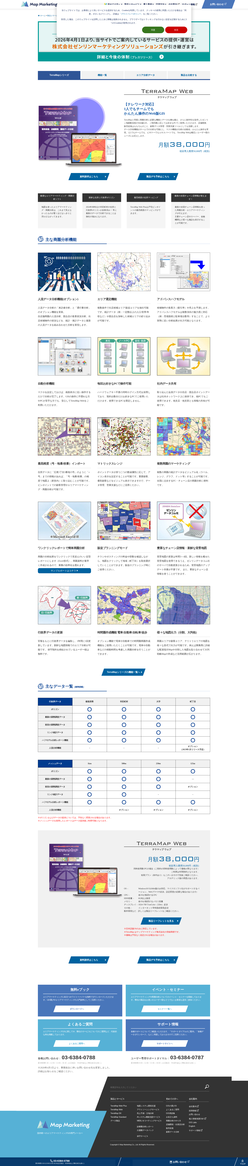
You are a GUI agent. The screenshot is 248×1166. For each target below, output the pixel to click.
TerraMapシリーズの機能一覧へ (123, 672)
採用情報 (192, 1111)
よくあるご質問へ (77, 1043)
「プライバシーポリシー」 (131, 14)
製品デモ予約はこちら (157, 176)
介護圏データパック (145, 1130)
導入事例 (147, 4)
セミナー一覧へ (165, 1009)
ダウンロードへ (77, 1009)
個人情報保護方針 (196, 1119)
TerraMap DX (116, 1113)
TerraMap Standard (118, 1117)
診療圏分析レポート (145, 1127)
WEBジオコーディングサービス (149, 1121)
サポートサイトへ (165, 1043)
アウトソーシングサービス (148, 1109)
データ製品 (115, 1121)
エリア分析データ (145, 75)
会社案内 (172, 4)
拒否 (176, 30)
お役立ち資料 (171, 1117)
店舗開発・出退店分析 (175, 1124)
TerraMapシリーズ (59, 75)
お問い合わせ (180, 1162)
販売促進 (170, 1128)
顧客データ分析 (172, 1132)
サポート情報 (188, 4)
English (192, 1126)
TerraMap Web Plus (119, 1106)
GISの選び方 (171, 1106)
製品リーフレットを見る (161, 921)
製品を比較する (189, 75)
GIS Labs (193, 1122)
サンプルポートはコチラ (63, 570)
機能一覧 (102, 75)
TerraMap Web (117, 1109)
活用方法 (160, 4)
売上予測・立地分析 (145, 1113)
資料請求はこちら (89, 176)
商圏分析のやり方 (173, 1121)
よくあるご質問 (172, 1109)
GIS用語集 (170, 1113)
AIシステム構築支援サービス (148, 1117)
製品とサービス (132, 4)
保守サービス (142, 1136)
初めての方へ (114, 4)
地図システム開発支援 (146, 1106)
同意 (153, 30)
